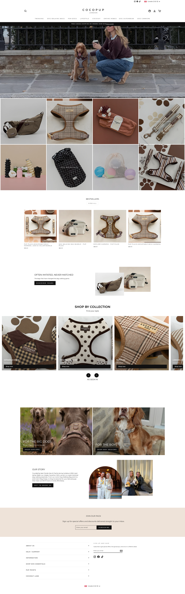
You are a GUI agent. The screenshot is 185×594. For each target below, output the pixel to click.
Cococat (96, 18)
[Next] (96, 375)
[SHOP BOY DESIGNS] (129, 431)
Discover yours (45, 283)
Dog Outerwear (127, 18)
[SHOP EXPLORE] (56, 431)
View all (92, 203)
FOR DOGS (72, 18)
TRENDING (39, 18)
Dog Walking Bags (56, 18)
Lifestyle (85, 18)
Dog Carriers (143, 18)
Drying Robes (110, 18)
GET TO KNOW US (42, 485)
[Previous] (88, 375)
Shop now (9, 366)
